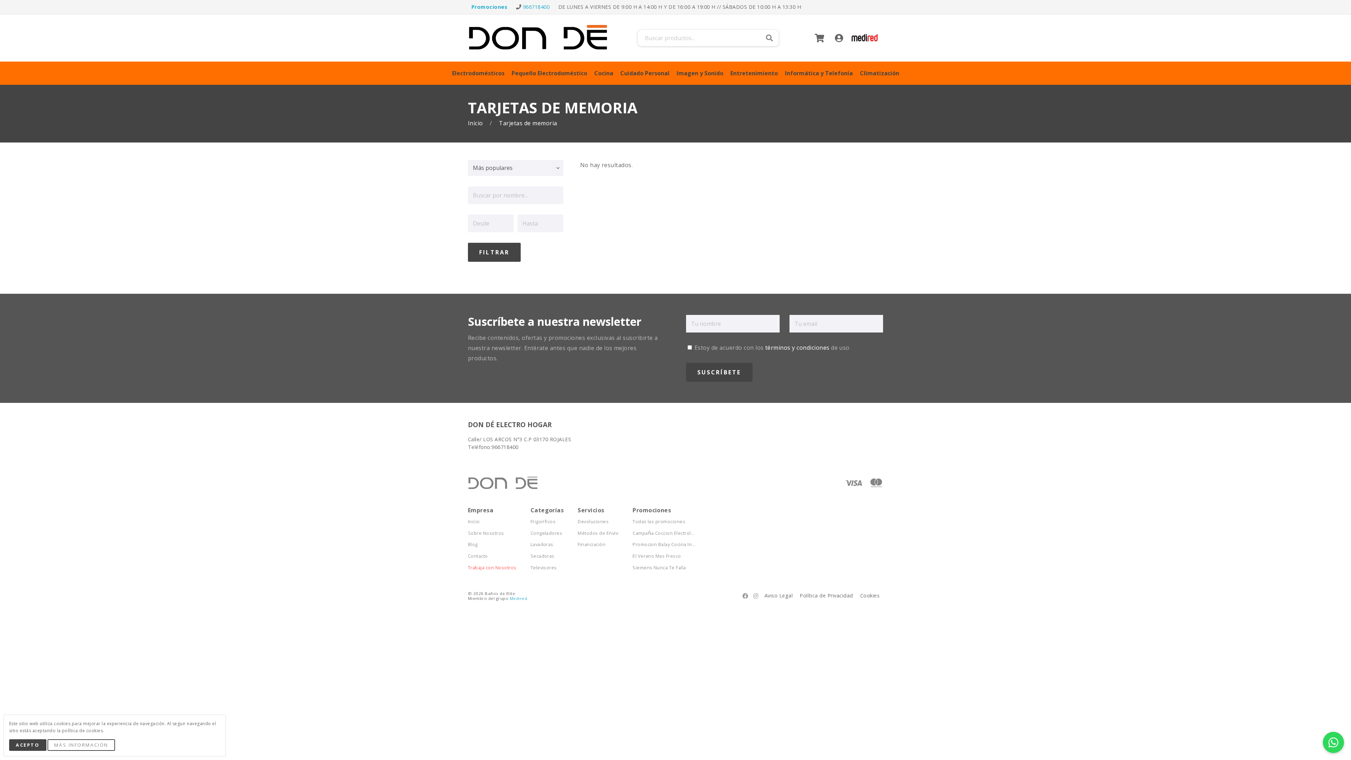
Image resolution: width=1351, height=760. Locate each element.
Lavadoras (542, 544)
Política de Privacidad (826, 595)
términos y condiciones (797, 348)
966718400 (536, 7)
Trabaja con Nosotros (492, 567)
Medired (518, 598)
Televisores (544, 567)
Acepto (27, 745)
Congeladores (547, 533)
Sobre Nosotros (486, 533)
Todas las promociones (659, 521)
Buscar (769, 38)
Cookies (870, 595)
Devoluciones (593, 521)
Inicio (476, 123)
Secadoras (542, 556)
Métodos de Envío (598, 533)
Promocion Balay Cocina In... (664, 544)
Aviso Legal (779, 595)
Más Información (81, 745)
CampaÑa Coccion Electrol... (663, 533)
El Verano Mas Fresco (657, 556)
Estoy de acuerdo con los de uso (771, 348)
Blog (473, 544)
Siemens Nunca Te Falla (659, 567)
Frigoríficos (543, 521)
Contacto (478, 556)
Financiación (591, 544)
